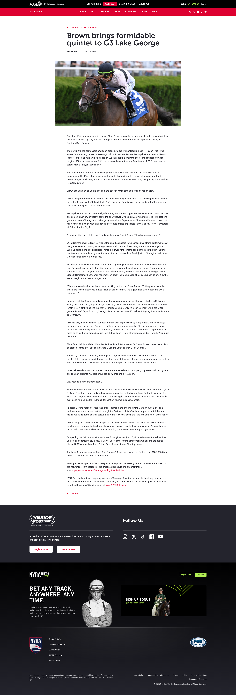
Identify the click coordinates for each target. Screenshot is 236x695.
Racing (117, 11)
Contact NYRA (55, 639)
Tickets (82, 11)
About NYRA (54, 649)
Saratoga (109, 3)
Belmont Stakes (127, 3)
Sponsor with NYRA (57, 644)
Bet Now (195, 4)
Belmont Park (94, 3)
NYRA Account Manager (54, 4)
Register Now (41, 549)
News (144, 11)
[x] (194, 12)
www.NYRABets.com (115, 484)
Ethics (185, 675)
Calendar (104, 11)
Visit (93, 11)
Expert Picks (131, 11)
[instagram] (190, 12)
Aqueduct (144, 3)
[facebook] (198, 12)
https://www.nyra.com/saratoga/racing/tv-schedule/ (98, 470)
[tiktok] (202, 12)
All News (72, 27)
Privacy (176, 675)
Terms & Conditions (198, 675)
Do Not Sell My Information (158, 675)
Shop (154, 11)
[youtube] (205, 12)
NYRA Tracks (54, 660)
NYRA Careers (55, 655)
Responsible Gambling (197, 679)
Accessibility (139, 675)
